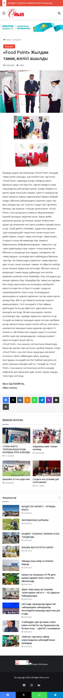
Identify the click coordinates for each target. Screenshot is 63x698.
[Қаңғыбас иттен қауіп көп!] (16, 468)
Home (8, 39)
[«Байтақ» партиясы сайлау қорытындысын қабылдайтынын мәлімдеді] (10, 641)
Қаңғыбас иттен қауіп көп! (16, 479)
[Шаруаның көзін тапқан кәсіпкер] (47, 435)
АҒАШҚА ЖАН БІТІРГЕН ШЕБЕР (37, 547)
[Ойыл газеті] (16, 13)
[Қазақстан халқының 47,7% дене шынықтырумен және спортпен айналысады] (10, 579)
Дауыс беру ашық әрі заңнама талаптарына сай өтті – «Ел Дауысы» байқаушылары (41, 592)
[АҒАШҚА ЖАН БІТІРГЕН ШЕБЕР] (10, 551)
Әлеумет (17, 39)
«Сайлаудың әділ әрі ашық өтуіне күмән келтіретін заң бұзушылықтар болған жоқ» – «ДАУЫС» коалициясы (41, 625)
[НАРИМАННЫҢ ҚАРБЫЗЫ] (10, 524)
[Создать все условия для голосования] (47, 468)
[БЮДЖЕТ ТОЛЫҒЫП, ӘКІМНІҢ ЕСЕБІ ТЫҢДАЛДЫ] (10, 538)
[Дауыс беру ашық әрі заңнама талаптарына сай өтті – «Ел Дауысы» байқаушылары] (10, 593)
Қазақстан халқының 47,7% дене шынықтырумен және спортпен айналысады (39, 577)
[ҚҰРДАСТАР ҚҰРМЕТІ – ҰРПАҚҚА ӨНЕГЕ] (10, 510)
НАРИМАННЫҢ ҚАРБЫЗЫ (35, 520)
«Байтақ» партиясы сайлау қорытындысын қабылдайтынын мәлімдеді (38, 640)
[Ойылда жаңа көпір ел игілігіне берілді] (10, 565)
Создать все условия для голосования (46, 481)
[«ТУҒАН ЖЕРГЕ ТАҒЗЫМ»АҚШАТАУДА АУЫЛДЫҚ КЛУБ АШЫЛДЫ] (16, 435)
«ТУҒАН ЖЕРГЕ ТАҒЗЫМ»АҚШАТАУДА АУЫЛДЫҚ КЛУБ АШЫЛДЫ (16, 449)
